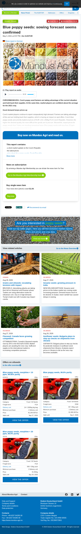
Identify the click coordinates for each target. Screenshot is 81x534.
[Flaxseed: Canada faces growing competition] (20, 317)
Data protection (7, 508)
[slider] (15, 94)
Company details (8, 503)
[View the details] (20, 389)
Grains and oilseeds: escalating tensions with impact (17, 284)
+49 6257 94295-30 (15, 515)
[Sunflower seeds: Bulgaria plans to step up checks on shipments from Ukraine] (61, 317)
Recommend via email (37, 207)
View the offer (20, 420)
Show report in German (14, 41)
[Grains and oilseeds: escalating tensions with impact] (20, 264)
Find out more (39, 239)
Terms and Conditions (10, 506)
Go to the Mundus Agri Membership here (25, 175)
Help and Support (8, 501)
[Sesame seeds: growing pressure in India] (61, 264)
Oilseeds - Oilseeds (10, 21)
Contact (24, 494)
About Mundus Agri (10, 494)
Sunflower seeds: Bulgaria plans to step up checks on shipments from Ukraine (59, 338)
